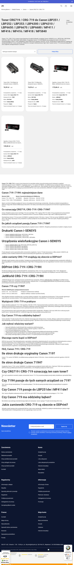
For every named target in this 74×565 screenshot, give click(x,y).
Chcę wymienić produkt (7, 466)
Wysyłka (3, 488)
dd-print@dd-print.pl (31, 544)
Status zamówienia (6, 452)
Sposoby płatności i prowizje (9, 491)
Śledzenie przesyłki (6, 455)
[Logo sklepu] (2, 6)
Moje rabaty (41, 469)
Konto (40, 447)
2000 (37, 101)
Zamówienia (5, 447)
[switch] (68, 558)
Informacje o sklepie (6, 484)
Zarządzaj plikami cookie (8, 505)
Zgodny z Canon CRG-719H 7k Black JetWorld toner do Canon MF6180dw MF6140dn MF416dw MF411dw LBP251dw (61, 83)
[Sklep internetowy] (60, 549)
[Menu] (71, 6)
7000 (13, 97)
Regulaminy (5, 480)
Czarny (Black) (10, 101)
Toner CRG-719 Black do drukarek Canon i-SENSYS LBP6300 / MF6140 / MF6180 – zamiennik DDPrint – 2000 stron (37, 83)
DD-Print (9, 99)
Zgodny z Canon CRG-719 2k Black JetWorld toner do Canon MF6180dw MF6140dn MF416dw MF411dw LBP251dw (13, 142)
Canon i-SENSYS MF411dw (12, 245)
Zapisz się (64, 426)
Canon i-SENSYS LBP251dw (13, 234)
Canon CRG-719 (14, 95)
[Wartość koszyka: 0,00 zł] (66, 6)
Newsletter (41, 472)
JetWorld (58, 97)
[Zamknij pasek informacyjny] (72, 2)
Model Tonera (16, 9)
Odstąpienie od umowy (7, 501)
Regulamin (4, 495)
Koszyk (40, 455)
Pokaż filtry (55, 51)
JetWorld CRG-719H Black (51, 280)
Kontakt (3, 469)
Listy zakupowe (42, 459)
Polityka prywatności (7, 498)
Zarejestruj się (42, 452)
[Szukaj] (61, 6)
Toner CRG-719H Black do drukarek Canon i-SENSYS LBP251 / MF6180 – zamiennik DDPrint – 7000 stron (12, 83)
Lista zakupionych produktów (46, 462)
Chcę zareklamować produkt (9, 459)
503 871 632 (4, 544)
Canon (25, 9)
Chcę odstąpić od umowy (8, 462)
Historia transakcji (43, 466)
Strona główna (5, 9)
